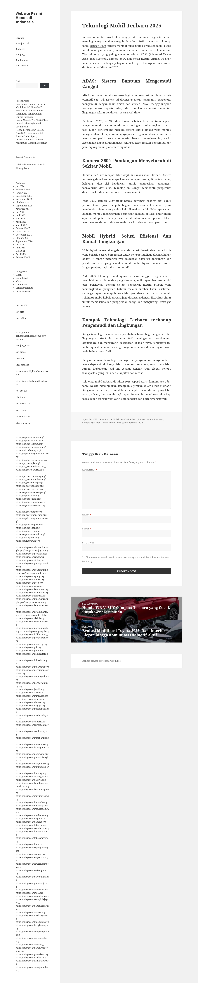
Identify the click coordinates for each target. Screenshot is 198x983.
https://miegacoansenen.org (31, 602)
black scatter (22, 397)
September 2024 (24, 241)
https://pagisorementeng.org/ (31, 476)
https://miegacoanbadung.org (31, 821)
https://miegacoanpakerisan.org (32, 954)
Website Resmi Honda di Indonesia (29, 17)
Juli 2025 (20, 212)
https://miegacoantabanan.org (31, 825)
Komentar (89, 469)
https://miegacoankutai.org (29, 892)
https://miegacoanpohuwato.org (32, 753)
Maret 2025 (21, 225)
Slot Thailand (22, 65)
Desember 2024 (24, 234)
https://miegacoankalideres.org (32, 634)
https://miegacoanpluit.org (29, 650)
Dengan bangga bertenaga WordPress (101, 660)
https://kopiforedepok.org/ (29, 524)
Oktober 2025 (22, 202)
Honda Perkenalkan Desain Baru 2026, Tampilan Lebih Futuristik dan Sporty (30, 133)
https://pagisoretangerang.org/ (31, 514)
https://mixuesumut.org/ (28, 540)
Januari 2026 (22, 192)
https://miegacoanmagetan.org (31, 818)
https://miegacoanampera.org (31, 595)
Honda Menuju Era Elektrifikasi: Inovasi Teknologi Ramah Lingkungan (32, 123)
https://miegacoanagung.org (30, 576)
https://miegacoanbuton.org (30, 844)
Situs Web (88, 542)
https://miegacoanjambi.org (30, 689)
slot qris (20, 311)
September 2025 (24, 205)
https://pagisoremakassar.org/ (31, 466)
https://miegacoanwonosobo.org (32, 592)
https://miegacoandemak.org (30, 912)
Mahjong (20, 54)
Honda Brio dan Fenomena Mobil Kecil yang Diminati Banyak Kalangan (29, 113)
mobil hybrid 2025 (112, 422)
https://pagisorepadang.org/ (30, 485)
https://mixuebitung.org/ (28, 450)
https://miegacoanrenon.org (30, 556)
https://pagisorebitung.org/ (29, 482)
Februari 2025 (23, 228)
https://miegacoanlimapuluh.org (32, 921)
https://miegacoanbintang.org (31, 773)
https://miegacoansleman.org (31, 702)
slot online (21, 318)
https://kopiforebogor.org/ (29, 531)
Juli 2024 (20, 244)
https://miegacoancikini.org (30, 618)
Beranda (20, 37)
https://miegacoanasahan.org (30, 854)
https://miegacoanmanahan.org (32, 744)
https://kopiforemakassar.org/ (31, 505)
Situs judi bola (23, 43)
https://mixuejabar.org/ (28, 537)
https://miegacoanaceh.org (29, 582)
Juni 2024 (20, 247)
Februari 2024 (23, 257)
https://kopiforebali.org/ (28, 527)
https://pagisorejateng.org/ (29, 489)
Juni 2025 (20, 215)
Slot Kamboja (22, 60)
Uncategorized (23, 290)
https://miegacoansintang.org (31, 560)
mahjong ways (23, 345)
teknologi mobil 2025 (132, 422)
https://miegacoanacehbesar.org (32, 828)
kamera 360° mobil (92, 422)
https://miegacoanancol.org (30, 944)
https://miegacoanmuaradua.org (32, 666)
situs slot (20, 358)
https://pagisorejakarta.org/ (30, 469)
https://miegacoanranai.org (30, 585)
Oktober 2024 (22, 237)
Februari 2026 (23, 189)
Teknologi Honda (24, 287)
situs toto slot (22, 364)
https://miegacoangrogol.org (34, 631)
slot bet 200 (21, 305)
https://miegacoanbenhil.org (34, 615)
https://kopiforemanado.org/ (30, 534)
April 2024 (21, 254)
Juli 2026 (20, 186)
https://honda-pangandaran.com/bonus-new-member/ (31, 335)
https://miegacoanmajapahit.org (32, 737)
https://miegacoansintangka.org (32, 776)
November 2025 (24, 199)
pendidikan (21, 284)
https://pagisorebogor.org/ (29, 511)
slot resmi (21, 410)
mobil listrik (22, 278)
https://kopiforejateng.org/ (29, 440)
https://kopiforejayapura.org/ (31, 447)
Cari (18, 81)
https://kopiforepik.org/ (28, 495)
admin (105, 419)
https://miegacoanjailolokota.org (32, 896)
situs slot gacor (23, 423)
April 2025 (21, 221)
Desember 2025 (24, 195)
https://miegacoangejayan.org (32, 550)
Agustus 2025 (22, 208)
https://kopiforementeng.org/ (31, 492)
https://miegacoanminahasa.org (32, 695)
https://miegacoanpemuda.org (31, 553)
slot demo (21, 351)
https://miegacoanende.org (32, 573)
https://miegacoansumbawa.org (32, 889)
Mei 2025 (20, 218)
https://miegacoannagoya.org (31, 705)
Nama (86, 514)
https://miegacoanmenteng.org (31, 644)
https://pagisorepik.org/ (28, 463)
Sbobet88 (20, 49)
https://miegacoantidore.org (30, 579)
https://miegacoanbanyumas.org (32, 763)
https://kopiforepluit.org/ (28, 498)
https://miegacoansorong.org (30, 692)
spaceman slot (23, 416)
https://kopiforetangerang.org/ (31, 460)
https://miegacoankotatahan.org (32, 589)
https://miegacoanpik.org (28, 647)
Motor (19, 281)
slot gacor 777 (23, 403)
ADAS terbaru (130, 419)
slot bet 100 (21, 390)
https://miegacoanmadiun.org (31, 957)
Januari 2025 (22, 231)
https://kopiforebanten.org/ (30, 437)
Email (86, 528)
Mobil (19, 274)
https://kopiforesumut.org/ (29, 443)
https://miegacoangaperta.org (31, 721)
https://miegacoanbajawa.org (31, 779)
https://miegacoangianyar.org (31, 699)
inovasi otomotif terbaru (150, 419)
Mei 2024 (20, 250)
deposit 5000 (98, 46)
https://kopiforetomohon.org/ (31, 502)
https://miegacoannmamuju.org (32, 805)
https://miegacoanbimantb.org (31, 802)
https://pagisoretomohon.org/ (31, 479)
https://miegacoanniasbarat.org (32, 815)
